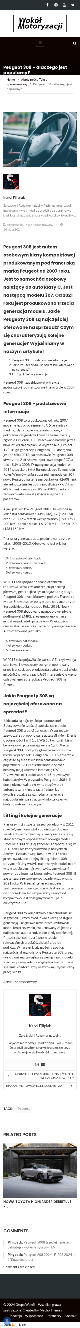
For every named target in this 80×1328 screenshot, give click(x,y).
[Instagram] (56, 5)
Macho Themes (51, 1310)
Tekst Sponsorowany (38, 225)
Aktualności (15, 225)
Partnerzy (53, 1316)
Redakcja (15, 1316)
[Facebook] (47, 5)
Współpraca (34, 1316)
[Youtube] (64, 5)
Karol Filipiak (14, 197)
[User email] (43, 1065)
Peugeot (24, 1108)
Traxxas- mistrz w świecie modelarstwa (34, 1085)
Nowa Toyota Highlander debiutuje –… (37, 1204)
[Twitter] (73, 5)
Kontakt (71, 1316)
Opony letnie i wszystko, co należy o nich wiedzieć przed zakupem (44, 1076)
